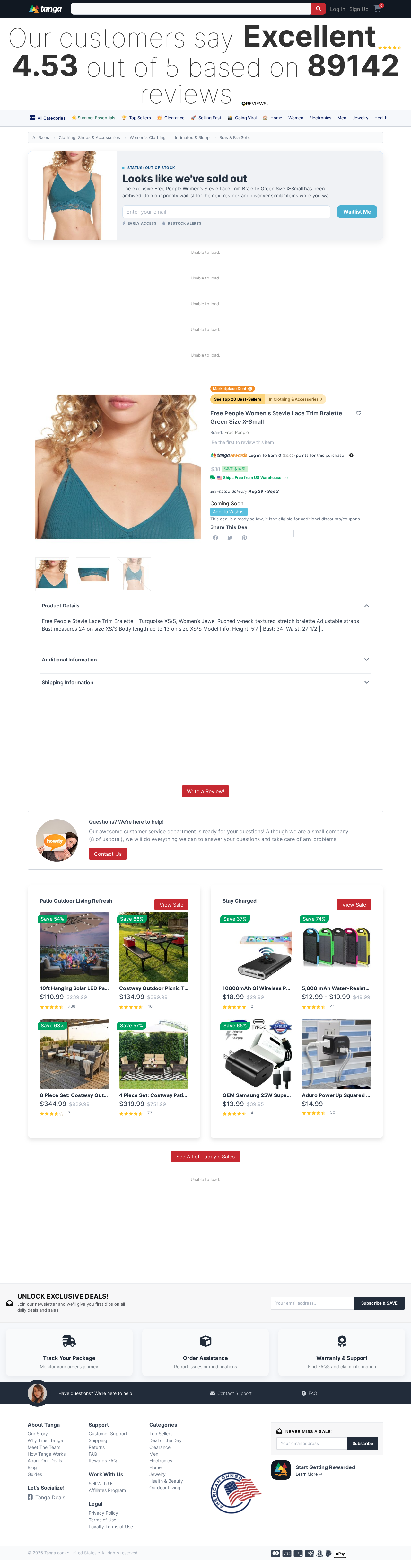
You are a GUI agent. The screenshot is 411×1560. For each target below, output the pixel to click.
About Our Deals (45, 1460)
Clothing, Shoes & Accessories (89, 137)
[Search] (318, 9)
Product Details (61, 605)
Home (272, 117)
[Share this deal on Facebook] (216, 538)
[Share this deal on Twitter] (231, 538)
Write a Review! (205, 791)
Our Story (38, 1433)
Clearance (171, 117)
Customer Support (108, 1433)
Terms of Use (102, 1519)
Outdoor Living (164, 1487)
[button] (351, 455)
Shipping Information (67, 682)
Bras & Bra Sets (234, 137)
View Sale (171, 904)
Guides (35, 1474)
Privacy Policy (103, 1513)
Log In (337, 9)
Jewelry (360, 117)
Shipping (98, 1440)
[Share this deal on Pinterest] (245, 538)
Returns (97, 1447)
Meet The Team (44, 1447)
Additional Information (69, 659)
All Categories (51, 117)
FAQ (313, 1393)
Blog (32, 1467)
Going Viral (242, 117)
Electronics (320, 117)
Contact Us (108, 854)
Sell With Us (101, 1483)
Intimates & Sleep (192, 137)
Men (341, 117)
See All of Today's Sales (205, 1156)
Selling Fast (206, 117)
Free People (236, 432)
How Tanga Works (47, 1454)
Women (295, 117)
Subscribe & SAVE (379, 1303)
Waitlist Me (357, 211)
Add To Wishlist (229, 511)
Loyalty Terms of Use (111, 1526)
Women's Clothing (148, 137)
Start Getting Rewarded (325, 1467)
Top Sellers (136, 117)
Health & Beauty (166, 1481)
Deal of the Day (165, 1440)
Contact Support (234, 1393)
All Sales (40, 137)
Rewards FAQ (103, 1460)
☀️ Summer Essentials (93, 117)
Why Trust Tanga (45, 1440)
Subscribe (363, 1443)
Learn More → (309, 1474)
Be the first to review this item (243, 442)
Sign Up (359, 9)
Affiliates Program (107, 1490)
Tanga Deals (50, 1497)
